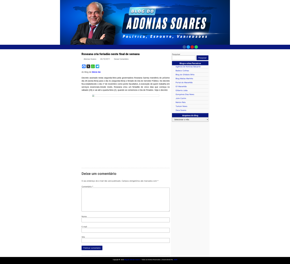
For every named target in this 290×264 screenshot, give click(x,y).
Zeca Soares (181, 110)
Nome (84, 216)
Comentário (87, 186)
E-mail (84, 227)
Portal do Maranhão (184, 82)
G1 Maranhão (181, 86)
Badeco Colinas (182, 70)
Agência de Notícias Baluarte (188, 66)
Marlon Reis (181, 102)
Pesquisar (176, 54)
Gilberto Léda (181, 90)
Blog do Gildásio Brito (185, 74)
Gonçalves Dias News (185, 94)
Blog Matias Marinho (184, 78)
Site (83, 237)
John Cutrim (181, 98)
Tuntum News (181, 106)
